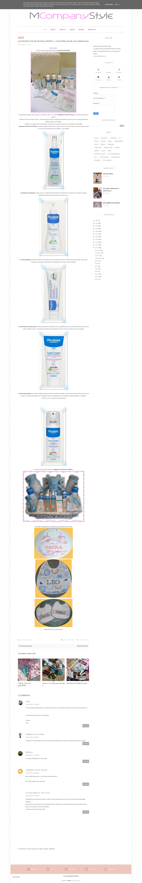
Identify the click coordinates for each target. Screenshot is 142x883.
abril (96, 271)
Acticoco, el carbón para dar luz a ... (53, 684)
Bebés (109, 150)
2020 (96, 226)
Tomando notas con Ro (36, 770)
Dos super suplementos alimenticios (111, 189)
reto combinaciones (114, 154)
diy (120, 138)
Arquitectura (108, 147)
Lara (28, 701)
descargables (115, 157)
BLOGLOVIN (98, 80)
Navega (81, 29)
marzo (97, 274)
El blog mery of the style (38, 793)
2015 (96, 239)
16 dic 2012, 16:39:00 (32, 737)
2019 (96, 228)
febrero (97, 276)
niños (30, 640)
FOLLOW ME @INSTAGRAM (71, 876)
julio (96, 263)
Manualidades (118, 141)
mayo (96, 269)
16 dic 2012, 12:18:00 (32, 704)
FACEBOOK (119, 72)
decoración (104, 138)
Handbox (117, 147)
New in (72, 29)
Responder (86, 725)
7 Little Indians (107, 160)
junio (96, 266)
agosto (97, 261)
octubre (97, 255)
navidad (96, 150)
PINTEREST (108, 72)
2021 (96, 223)
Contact (62, 29)
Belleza (21, 37)
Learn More (109, 4)
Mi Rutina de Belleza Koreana (77, 683)
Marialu (29, 752)
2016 (96, 237)
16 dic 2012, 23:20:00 (32, 773)
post (51, 115)
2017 (96, 234)
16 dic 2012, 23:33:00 (32, 796)
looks (96, 138)
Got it (117, 4)
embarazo (97, 160)
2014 (96, 242)
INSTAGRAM (98, 72)
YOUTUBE (108, 80)
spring (110, 141)
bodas (103, 150)
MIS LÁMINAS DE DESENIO (111, 203)
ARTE (95, 157)
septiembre (98, 258)
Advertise (92, 29)
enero (96, 279)
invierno (102, 144)
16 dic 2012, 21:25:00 (32, 755)
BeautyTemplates (75, 880)
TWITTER (119, 80)
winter (96, 141)
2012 (96, 247)
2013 (96, 245)
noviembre (98, 253)
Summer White (108, 174)
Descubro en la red (99, 154)
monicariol (23, 44)
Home (45, 29)
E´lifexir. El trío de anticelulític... (24, 684)
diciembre (98, 250)
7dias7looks (97, 147)
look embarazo (104, 157)
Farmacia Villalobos (35, 734)
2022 (96, 220)
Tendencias (113, 138)
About (53, 29)
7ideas (96, 144)
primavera (111, 144)
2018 (96, 231)
